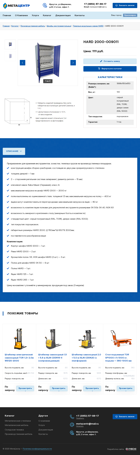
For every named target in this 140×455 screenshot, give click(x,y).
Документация (63, 15)
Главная (7, 15)
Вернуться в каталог (111, 68)
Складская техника (14, 429)
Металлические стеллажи (18, 420)
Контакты (80, 15)
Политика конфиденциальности (37, 449)
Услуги (35, 15)
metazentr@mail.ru (95, 7)
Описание (12, 151)
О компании (44, 420)
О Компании (21, 15)
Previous (22, 62)
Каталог (47, 15)
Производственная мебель (18, 434)
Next (73, 62)
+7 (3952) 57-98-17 (95, 4)
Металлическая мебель (16, 425)
